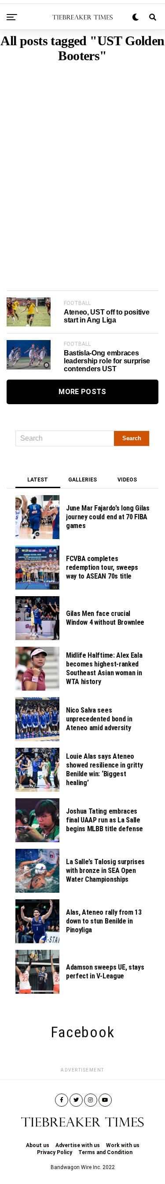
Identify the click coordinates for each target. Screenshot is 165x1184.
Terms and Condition (105, 1152)
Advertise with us (77, 1145)
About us (37, 1145)
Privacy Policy (54, 1152)
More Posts (82, 391)
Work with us (122, 1145)
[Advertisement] (82, 163)
